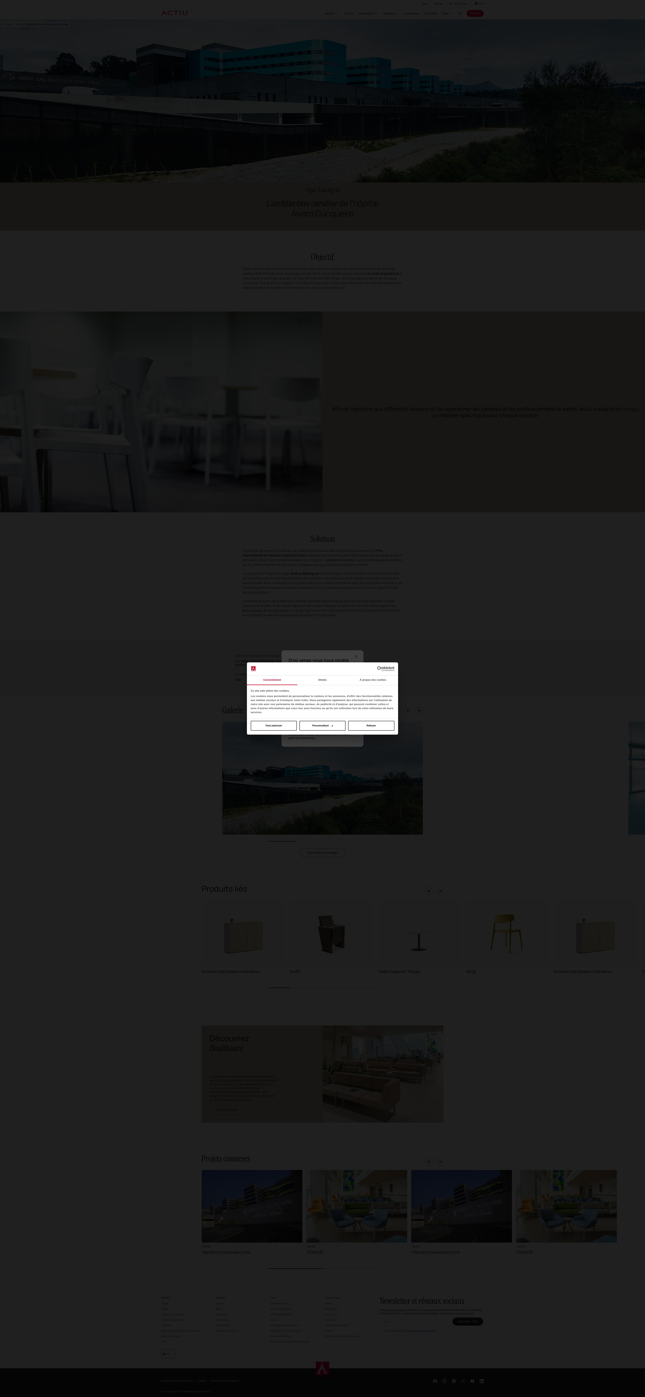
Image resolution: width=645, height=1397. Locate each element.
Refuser (371, 725)
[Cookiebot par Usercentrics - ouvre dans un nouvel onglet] (379, 668)
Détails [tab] (322, 680)
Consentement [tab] (272, 680)
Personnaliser (320, 725)
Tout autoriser (273, 725)
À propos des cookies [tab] (373, 680)
